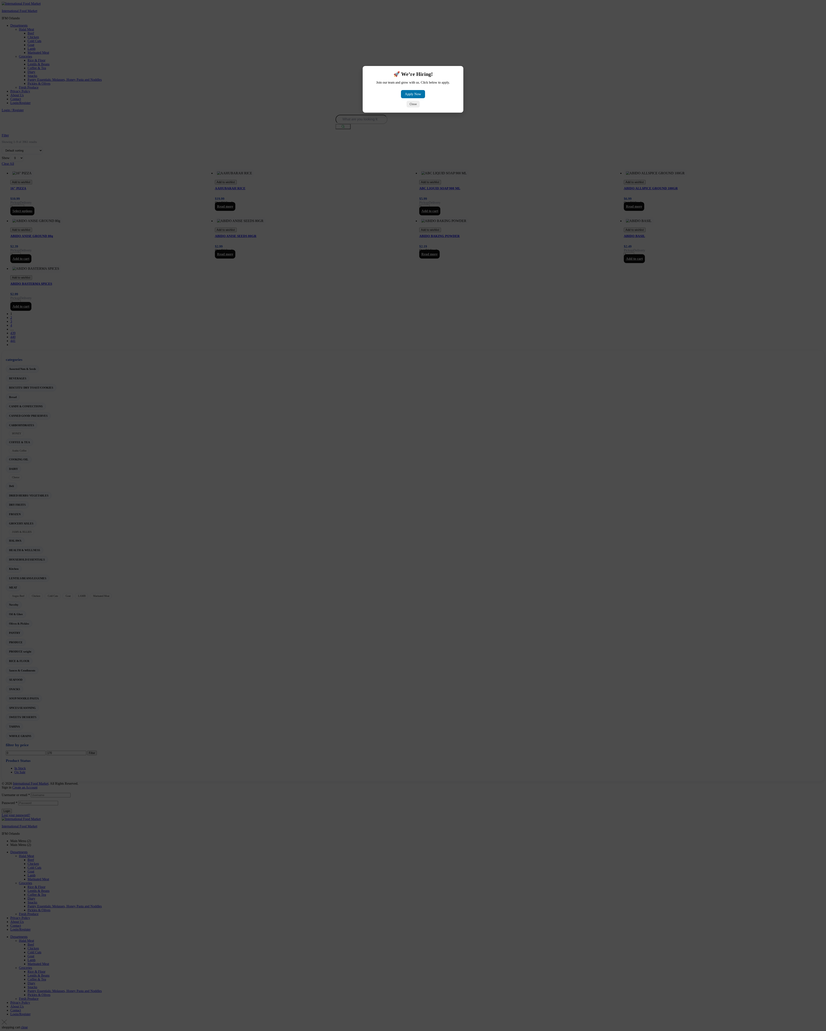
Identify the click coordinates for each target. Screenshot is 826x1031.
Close (413, 104)
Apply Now (413, 94)
